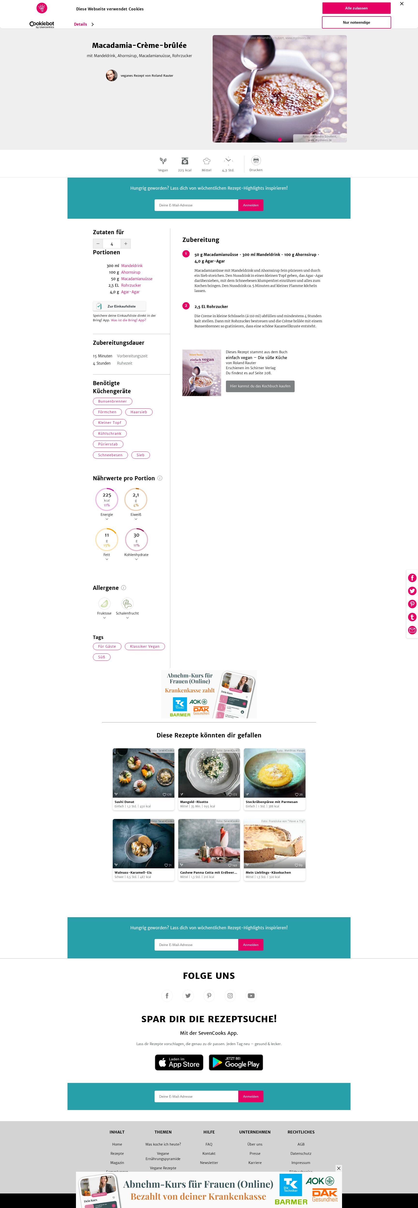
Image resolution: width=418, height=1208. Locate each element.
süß (101, 657)
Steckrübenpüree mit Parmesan (272, 802)
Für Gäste (107, 646)
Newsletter (209, 1163)
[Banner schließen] (401, 3)
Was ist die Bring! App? (128, 320)
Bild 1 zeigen (280, 140)
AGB (301, 1144)
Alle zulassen (356, 8)
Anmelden (251, 205)
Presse (255, 1153)
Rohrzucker (131, 285)
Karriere (255, 1163)
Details (80, 24)
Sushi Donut (124, 802)
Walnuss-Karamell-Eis (133, 872)
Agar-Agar (130, 292)
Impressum (300, 1163)
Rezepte (117, 1153)
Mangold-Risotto (194, 802)
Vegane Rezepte (163, 1168)
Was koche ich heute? (163, 1144)
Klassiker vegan (145, 646)
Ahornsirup (130, 272)
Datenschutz (301, 1153)
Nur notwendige (356, 22)
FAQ (209, 1144)
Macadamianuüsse (136, 279)
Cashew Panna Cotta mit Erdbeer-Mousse (208, 872)
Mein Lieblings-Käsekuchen (268, 872)
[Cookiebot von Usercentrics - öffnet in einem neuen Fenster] (42, 25)
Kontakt (209, 1153)
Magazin (117, 1163)
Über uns (254, 1144)
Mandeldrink (132, 265)
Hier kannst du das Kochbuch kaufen (260, 386)
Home (117, 1144)
